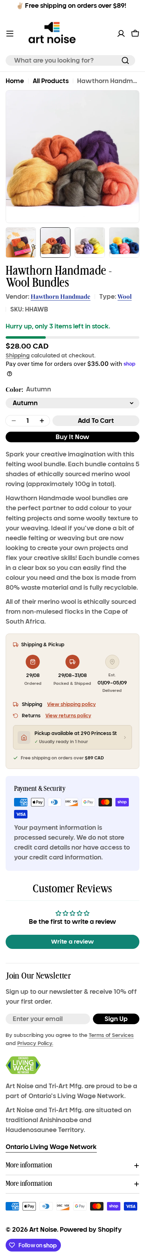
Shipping (18, 355)
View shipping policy (71, 704)
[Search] (125, 60)
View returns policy (68, 716)
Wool (125, 296)
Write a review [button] (72, 941)
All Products (51, 81)
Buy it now (72, 437)
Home (15, 81)
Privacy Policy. (35, 1043)
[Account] (121, 33)
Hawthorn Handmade (60, 296)
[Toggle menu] (10, 33)
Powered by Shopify (91, 1229)
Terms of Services (111, 1035)
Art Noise (43, 1229)
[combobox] (70, 60)
